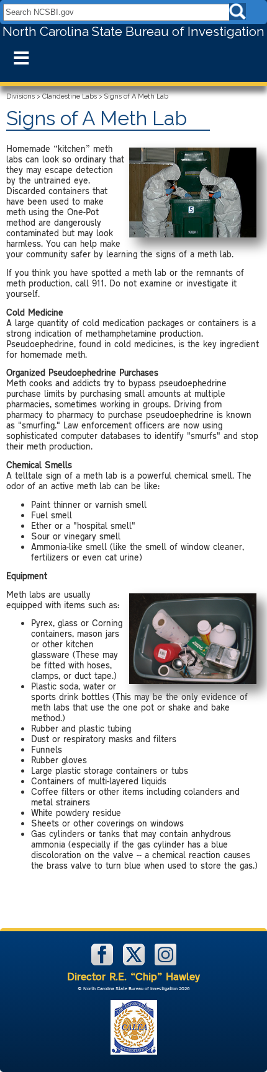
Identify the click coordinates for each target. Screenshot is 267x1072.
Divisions (20, 96)
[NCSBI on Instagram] (165, 963)
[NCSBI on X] (135, 963)
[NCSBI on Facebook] (103, 963)
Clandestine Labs (69, 96)
